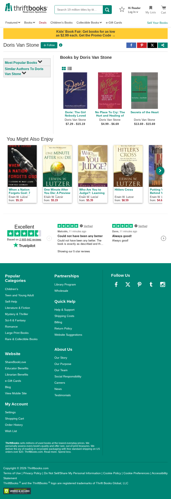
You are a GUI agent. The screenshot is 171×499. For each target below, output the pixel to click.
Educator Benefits (16, 368)
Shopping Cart (14, 418)
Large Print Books (17, 332)
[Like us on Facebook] (116, 284)
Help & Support (64, 309)
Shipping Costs (64, 316)
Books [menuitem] (28, 22)
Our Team (61, 370)
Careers (59, 382)
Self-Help (11, 301)
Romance (11, 326)
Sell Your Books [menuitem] (157, 22)
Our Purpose (62, 364)
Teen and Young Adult (19, 295)
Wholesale (61, 290)
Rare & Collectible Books (21, 339)
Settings (10, 412)
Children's (11, 289)
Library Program (65, 284)
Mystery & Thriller (16, 314)
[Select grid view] (63, 68)
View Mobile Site (16, 393)
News (58, 389)
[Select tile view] (69, 68)
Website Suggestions (68, 334)
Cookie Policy (112, 473)
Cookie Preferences (136, 473)
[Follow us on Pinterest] (140, 284)
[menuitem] (134, 9)
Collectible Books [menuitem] (88, 22)
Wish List (11, 431)
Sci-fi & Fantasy (15, 320)
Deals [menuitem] (43, 22)
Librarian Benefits (16, 374)
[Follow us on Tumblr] (151, 284)
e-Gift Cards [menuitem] (114, 22)
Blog (8, 387)
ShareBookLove (15, 362)
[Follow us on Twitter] (128, 284)
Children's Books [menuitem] (61, 22)
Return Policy (63, 328)
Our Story (60, 357)
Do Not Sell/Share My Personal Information (72, 473)
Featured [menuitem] (11, 22)
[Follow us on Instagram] (163, 284)
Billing (58, 322)
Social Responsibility (67, 376)
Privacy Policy (32, 473)
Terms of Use (12, 473)
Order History (14, 424)
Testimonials (62, 395)
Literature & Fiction (17, 307)
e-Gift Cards (13, 380)
